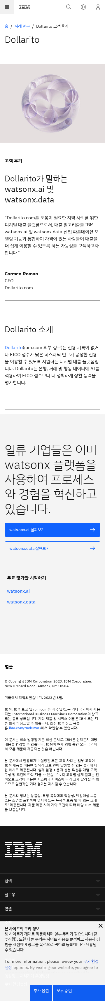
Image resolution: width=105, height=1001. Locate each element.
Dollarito (14, 347)
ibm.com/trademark (25, 728)
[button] (83, 7)
